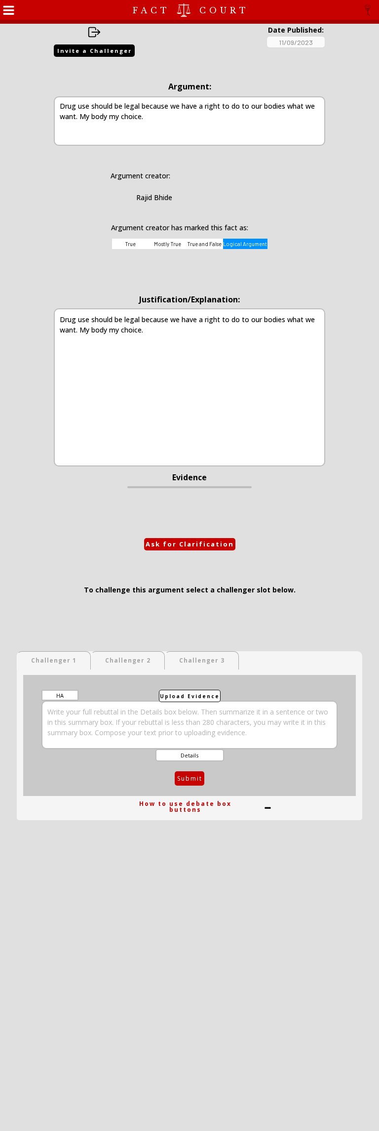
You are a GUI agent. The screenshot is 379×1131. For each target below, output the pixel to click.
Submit (189, 778)
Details (189, 755)
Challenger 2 (128, 660)
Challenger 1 (53, 660)
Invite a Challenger (94, 50)
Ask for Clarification (190, 544)
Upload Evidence (190, 696)
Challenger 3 (202, 660)
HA (60, 695)
